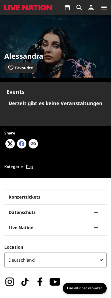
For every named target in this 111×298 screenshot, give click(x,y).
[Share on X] (10, 147)
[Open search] (79, 7)
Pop (29, 167)
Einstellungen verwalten (84, 288)
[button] (91, 7)
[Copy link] (33, 144)
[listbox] (55, 260)
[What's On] (67, 7)
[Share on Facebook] (21, 147)
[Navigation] (104, 7)
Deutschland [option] (21, 260)
